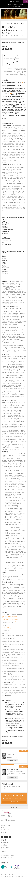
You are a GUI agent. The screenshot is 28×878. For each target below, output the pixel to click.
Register (5, 844)
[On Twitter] (6, 49)
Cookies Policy (16, 6)
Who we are (6, 842)
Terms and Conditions (8, 831)
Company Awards (7, 849)
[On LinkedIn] (8, 49)
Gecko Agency (20, 876)
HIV (22, 82)
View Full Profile (12, 760)
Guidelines (5, 854)
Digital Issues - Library (8, 857)
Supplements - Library (8, 855)
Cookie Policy (6, 827)
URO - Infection (5, 44)
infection (10, 93)
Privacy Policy (6, 829)
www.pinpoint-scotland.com (8, 820)
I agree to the (13, 798)
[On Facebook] (3, 49)
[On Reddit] (11, 49)
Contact (5, 845)
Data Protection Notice (8, 832)
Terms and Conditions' (17, 798)
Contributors (6, 847)
